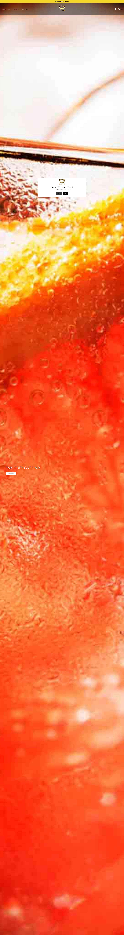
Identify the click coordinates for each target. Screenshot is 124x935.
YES (58, 193)
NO (65, 193)
